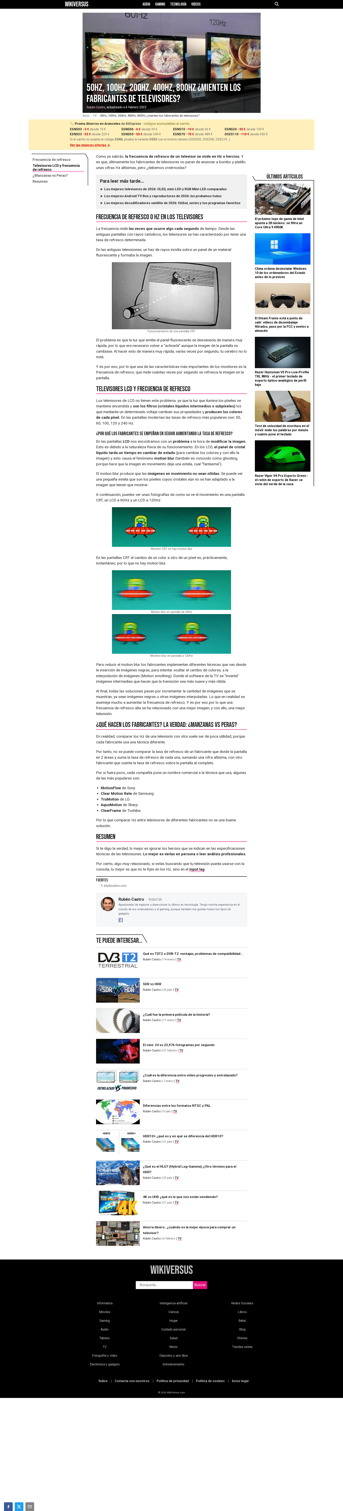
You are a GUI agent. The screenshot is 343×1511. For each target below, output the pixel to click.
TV (95, 115)
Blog (242, 1329)
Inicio (86, 115)
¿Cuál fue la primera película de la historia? (176, 1015)
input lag (196, 869)
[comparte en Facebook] (8, 1506)
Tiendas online (242, 1347)
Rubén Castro (96, 107)
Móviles (104, 1312)
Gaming (160, 4)
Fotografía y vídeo (104, 1355)
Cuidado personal (173, 1329)
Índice (103, 1381)
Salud (173, 1338)
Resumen (40, 181)
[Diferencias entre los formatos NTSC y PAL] (118, 1113)
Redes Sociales (242, 1303)
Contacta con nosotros (132, 1381)
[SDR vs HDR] (118, 991)
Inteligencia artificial (173, 1303)
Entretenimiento (173, 1364)
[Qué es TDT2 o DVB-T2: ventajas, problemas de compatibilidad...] (118, 961)
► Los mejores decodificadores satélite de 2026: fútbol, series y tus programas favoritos (170, 203)
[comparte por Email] (29, 1506)
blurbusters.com (115, 886)
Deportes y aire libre (173, 1355)
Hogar (173, 1321)
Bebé (242, 1321)
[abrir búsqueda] (276, 4)
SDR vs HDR (152, 984)
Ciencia (174, 1312)
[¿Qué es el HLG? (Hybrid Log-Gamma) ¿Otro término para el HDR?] (118, 1174)
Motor (173, 1347)
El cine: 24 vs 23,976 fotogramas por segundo (179, 1045)
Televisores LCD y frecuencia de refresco (56, 168)
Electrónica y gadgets (105, 1364)
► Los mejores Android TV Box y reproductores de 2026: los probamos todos (161, 196)
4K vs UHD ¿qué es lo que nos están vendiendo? (180, 1197)
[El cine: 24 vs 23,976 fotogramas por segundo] (118, 1052)
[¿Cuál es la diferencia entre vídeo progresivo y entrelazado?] (118, 1082)
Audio (146, 4)
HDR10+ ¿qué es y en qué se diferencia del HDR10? (183, 1136)
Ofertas (242, 1338)
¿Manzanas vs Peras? (50, 176)
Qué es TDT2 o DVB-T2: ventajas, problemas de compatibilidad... (193, 954)
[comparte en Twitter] (19, 1506)
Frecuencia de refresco (52, 160)
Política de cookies (210, 1381)
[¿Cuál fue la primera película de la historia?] (118, 1022)
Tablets (104, 1338)
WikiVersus (171, 1270)
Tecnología (178, 4)
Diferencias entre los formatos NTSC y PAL (177, 1106)
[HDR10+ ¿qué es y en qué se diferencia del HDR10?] (118, 1143)
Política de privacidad (173, 1381)
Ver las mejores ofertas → (90, 145)
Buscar (200, 1285)
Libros (242, 1312)
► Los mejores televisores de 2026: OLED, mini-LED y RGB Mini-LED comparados (163, 189)
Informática (105, 1303)
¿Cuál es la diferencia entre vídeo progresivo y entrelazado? (190, 1075)
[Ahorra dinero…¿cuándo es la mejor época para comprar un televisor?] (118, 1234)
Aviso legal (240, 1381)
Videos (196, 4)
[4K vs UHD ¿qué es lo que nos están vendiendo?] (118, 1204)
